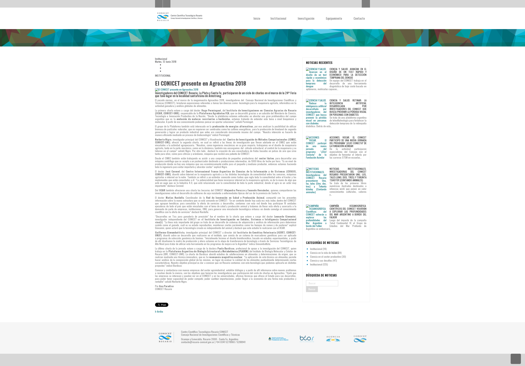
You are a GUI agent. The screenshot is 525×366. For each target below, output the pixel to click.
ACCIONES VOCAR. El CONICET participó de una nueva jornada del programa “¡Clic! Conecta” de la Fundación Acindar (348, 142)
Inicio (256, 18)
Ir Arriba (159, 311)
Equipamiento (334, 18)
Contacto (359, 18)
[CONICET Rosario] (179, 17)
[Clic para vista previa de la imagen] (225, 90)
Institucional (278, 18)
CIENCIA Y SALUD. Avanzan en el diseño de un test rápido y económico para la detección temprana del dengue (348, 73)
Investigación (306, 18)
